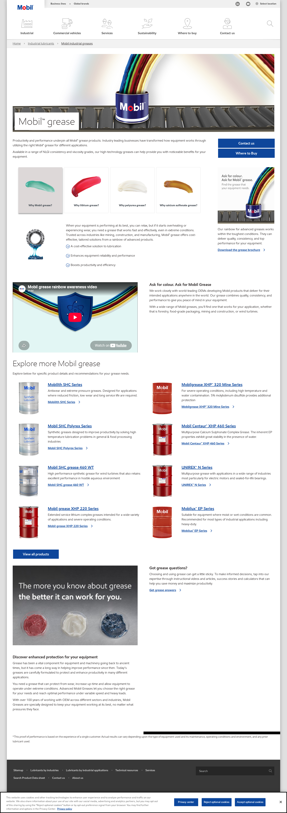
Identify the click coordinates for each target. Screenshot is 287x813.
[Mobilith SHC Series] (29, 399)
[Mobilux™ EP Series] (162, 523)
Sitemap (18, 770)
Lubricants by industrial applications (87, 770)
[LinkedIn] (237, 4)
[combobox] (235, 771)
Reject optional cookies (216, 802)
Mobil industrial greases (77, 43)
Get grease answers (162, 590)
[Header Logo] (26, 5)
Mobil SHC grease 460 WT (71, 467)
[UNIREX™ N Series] (162, 482)
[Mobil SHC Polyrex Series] (29, 441)
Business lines (58, 3)
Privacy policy (64, 809)
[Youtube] (248, 4)
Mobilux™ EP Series (198, 508)
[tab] (40, 190)
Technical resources (126, 770)
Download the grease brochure (239, 250)
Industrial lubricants (41, 43)
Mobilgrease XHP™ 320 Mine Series (212, 384)
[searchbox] (231, 771)
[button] (26, 27)
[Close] (280, 802)
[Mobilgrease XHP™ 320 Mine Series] (162, 399)
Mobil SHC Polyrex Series (70, 425)
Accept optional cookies (250, 802)
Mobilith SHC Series (65, 384)
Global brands (81, 3)
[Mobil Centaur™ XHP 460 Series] (162, 441)
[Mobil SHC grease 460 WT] (29, 482)
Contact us (58, 778)
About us (77, 778)
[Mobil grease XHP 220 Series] (29, 523)
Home (17, 43)
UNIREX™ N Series (197, 467)
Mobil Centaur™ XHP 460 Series (209, 425)
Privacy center (186, 802)
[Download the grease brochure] (246, 197)
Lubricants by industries (44, 770)
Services (150, 770)
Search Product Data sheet (29, 778)
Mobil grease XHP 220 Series (73, 508)
